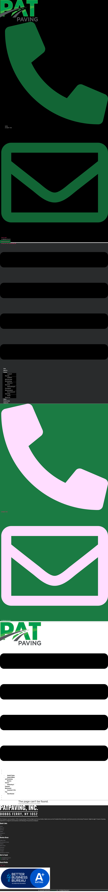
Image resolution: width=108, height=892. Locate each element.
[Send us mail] (54, 235)
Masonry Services (8, 383)
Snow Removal (7, 396)
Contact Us (5, 403)
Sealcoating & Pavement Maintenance (10, 388)
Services (5, 372)
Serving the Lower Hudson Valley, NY (8, 243)
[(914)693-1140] (54, 509)
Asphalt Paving (8, 374)
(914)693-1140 (8, 127)
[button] (54, 306)
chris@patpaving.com (6, 239)
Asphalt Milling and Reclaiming (8, 379)
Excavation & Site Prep (10, 392)
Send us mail (3, 237)
